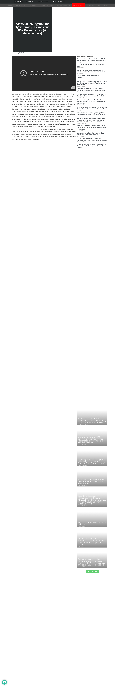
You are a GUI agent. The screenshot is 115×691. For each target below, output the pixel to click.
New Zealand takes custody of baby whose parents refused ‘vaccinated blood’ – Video (91, 113)
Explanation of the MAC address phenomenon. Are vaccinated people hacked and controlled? (90, 440)
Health (98, 5)
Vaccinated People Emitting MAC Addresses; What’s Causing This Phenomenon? (91, 461)
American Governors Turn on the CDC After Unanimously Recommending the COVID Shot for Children (91, 127)
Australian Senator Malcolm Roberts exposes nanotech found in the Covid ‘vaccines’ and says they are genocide (91, 562)
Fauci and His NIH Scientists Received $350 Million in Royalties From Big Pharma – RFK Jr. (92, 59)
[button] (18, 1)
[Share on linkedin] (92, 2)
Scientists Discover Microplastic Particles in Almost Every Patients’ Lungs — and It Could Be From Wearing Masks (92, 500)
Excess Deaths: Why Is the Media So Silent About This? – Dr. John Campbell (90, 134)
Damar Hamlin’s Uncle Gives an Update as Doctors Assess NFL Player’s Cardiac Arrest (91, 71)
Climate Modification (46, 5)
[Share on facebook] (85, 2)
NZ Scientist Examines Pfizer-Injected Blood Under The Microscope (92, 481)
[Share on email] (9, 75)
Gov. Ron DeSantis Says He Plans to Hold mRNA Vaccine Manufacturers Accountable (91, 89)
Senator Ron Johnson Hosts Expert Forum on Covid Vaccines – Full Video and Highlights (91, 95)
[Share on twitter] (88, 2)
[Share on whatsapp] (99, 2)
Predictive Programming (63, 5)
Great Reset (89, 5)
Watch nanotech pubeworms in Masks (92, 523)
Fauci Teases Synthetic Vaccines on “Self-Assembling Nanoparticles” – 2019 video (92, 420)
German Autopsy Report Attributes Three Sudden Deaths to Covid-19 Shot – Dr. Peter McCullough (91, 101)
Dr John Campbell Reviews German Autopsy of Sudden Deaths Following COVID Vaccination (92, 108)
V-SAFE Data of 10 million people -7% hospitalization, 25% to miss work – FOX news (92, 139)
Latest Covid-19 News (85, 57)
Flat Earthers (33, 5)
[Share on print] (9, 80)
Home (10, 5)
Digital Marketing (78, 5)
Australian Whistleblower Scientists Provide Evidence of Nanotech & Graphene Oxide (91, 541)
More (105, 5)
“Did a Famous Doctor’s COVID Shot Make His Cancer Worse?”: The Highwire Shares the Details (91, 145)
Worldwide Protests (21, 5)
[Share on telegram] (95, 2)
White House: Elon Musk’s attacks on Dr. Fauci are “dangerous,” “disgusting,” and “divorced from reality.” (92, 83)
